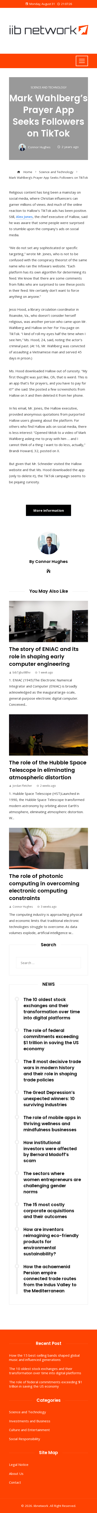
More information (48, 510)
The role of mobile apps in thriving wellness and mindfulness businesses (52, 1124)
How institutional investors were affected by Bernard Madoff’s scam (50, 1152)
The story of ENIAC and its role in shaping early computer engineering (44, 656)
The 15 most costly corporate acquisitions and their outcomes (48, 1211)
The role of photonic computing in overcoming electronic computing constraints (44, 887)
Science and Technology (49, 87)
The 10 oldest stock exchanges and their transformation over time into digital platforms (51, 1009)
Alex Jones (24, 216)
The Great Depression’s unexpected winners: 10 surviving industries (49, 1099)
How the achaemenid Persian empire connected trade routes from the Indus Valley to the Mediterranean (49, 1279)
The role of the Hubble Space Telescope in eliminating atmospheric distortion (47, 770)
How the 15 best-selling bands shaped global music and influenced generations (44, 1357)
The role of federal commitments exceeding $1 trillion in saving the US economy (51, 1039)
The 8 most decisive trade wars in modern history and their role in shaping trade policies (52, 1071)
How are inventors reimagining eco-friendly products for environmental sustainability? (51, 1241)
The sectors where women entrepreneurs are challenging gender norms (52, 1183)
